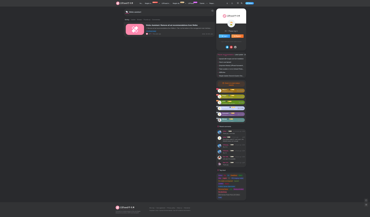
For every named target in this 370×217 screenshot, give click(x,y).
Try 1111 (225, 147)
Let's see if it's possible (229, 159)
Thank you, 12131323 (229, 133)
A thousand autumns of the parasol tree (225, 131)
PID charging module (237, 178)
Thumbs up (146, 20)
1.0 (228, 175)
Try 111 (225, 153)
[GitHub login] (235, 47)
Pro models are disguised (225, 181)
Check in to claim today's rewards (232, 84)
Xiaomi (227, 184)
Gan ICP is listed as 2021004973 (181, 210)
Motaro (224, 119)
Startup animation (238, 189)
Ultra (219, 178)
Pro (225, 175)
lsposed (236, 181)
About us (179, 208)
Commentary (156, 20)
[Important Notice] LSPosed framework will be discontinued (237, 65)
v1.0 (231, 189)
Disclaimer (187, 208)
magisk (225, 178)
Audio (220, 197)
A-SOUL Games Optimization (226, 186)
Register (238, 36)
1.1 (229, 178)
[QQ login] (227, 47)
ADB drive (222, 72)
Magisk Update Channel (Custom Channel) (232, 76)
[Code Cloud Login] (231, 47)
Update (133, 20)
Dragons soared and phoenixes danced (225, 95)
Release (250, 3)
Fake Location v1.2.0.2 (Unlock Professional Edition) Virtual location (239, 69)
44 (204, 34)
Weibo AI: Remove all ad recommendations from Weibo (172, 25)
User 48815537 (226, 157)
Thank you (226, 165)
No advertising (222, 192)
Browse (139, 20)
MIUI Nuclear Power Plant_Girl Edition (229, 195)
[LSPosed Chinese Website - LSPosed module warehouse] (125, 207)
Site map (151, 208)
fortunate (225, 113)
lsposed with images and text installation (231, 59)
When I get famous (225, 90)
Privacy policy (171, 208)
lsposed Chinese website (165, 210)
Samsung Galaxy (223, 189)
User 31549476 (226, 162)
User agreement (160, 208)
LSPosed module (152, 31)
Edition (220, 175)
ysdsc (224, 137)
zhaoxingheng (225, 107)
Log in (225, 36)
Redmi (240, 175)
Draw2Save (234, 175)
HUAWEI (220, 184)
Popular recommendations (226, 55)
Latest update (239, 55)
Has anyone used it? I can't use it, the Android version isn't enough (233, 140)
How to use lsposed (225, 62)
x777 (223, 101)
